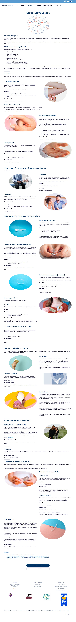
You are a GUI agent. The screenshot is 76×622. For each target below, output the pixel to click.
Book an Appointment (38, 568)
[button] (60, 5)
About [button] (56, 5)
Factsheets (30, 5)
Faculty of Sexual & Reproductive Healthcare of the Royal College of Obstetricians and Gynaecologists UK (28, 556)
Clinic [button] (17, 5)
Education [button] (38, 5)
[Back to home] (7, 5)
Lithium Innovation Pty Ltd (64, 610)
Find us (14, 588)
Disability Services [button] (47, 5)
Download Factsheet (38, 565)
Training (23, 5)
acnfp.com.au (10, 437)
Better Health (9, 558)
